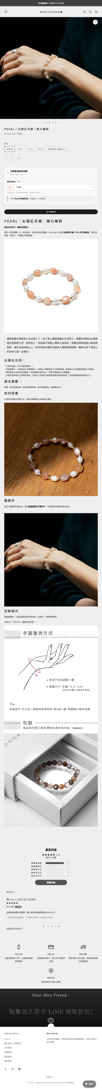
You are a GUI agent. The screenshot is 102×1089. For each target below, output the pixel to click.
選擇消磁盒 (13, 181)
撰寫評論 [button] (51, 882)
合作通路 (8, 1048)
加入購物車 (51, 212)
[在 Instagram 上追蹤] (12, 1069)
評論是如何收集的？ (14, 928)
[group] (51, 1008)
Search (7, 1039)
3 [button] (52, 926)
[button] (36, 863)
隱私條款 (8, 1061)
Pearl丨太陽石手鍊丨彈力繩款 (23, 899)
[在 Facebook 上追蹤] (5, 1069)
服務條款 (8, 1052)
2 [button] (47, 926)
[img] (12, 903)
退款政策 (8, 1056)
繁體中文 (49, 1077)
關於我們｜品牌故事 (12, 1043)
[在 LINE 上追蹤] (19, 1069)
